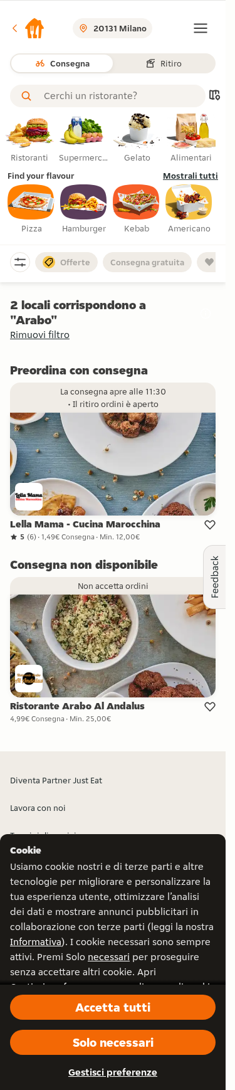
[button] (27, 28)
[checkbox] (31, 209)
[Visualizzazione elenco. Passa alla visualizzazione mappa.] (214, 96)
